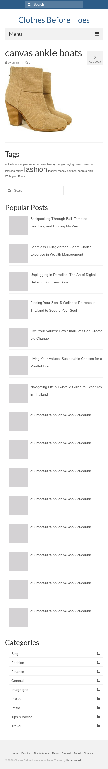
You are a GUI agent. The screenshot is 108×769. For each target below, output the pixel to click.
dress (78, 164)
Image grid (19, 690)
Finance (17, 672)
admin (15, 62)
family (19, 170)
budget (61, 164)
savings (72, 170)
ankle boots (12, 164)
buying (70, 164)
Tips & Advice (21, 717)
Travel (16, 726)
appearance (27, 164)
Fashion (17, 663)
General (17, 681)
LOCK (16, 699)
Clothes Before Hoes (54, 20)
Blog (14, 654)
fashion (35, 169)
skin (90, 170)
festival (52, 170)
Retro (15, 708)
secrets (82, 170)
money (62, 170)
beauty (51, 164)
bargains (41, 164)
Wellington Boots (15, 176)
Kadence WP (74, 760)
